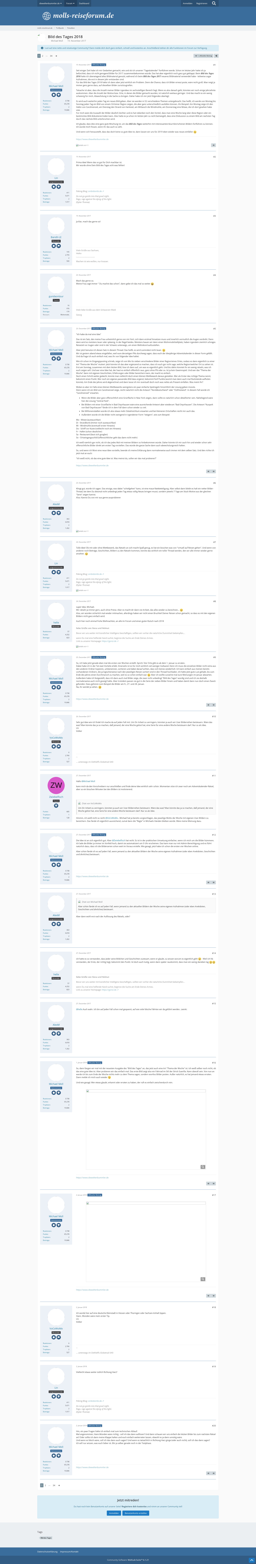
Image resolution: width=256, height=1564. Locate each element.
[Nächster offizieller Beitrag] (213, 145)
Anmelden (187, 3)
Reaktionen (47, 101)
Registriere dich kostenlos (134, 1506)
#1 (214, 64)
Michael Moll (57, 40)
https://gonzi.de (109, 641)
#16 (214, 1062)
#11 (214, 775)
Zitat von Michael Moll (92, 901)
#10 (214, 716)
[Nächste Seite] (56, 56)
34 (51, 56)
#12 (214, 834)
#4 (214, 275)
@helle (79, 1009)
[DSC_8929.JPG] (146, 1241)
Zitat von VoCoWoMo (92, 803)
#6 (214, 483)
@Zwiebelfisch (118, 840)
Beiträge (46, 110)
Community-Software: (128, 1560)
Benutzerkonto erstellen (136, 1513)
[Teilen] (216, 56)
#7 (214, 542)
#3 (214, 216)
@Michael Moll (88, 781)
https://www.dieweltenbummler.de (92, 139)
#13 (214, 894)
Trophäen (46, 107)
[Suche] (214, 3)
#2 (214, 156)
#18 (214, 1307)
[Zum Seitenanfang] (252, 1560)
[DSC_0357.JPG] (146, 1129)
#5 (214, 328)
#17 (214, 1195)
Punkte (45, 104)
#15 (214, 1003)
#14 (214, 953)
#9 (214, 657)
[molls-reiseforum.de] (128, 16)
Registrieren (201, 3)
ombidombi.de (95, 191)
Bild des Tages (46, 1538)
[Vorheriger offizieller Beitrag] (208, 471)
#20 (214, 1425)
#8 (214, 601)
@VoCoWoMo (111, 818)
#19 (214, 1366)
